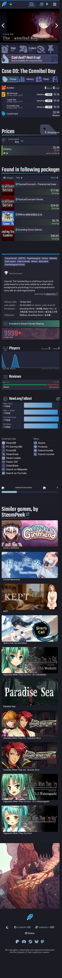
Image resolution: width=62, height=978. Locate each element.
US (23, 927)
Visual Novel (11, 258)
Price (53, 178)
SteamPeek (12, 454)
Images (9, 178)
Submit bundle (45, 450)
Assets (41, 443)
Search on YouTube (16, 473)
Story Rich (43, 261)
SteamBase (12, 465)
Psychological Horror (15, 264)
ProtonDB (11, 450)
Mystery (53, 258)
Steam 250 (12, 462)
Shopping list (53, 132)
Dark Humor (10, 261)
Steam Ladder (13, 458)
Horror (45, 258)
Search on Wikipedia (16, 469)
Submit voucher (46, 454)
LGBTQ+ (22, 258)
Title (18, 178)
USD (46, 927)
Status (31, 933)
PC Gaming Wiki (14, 446)
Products (42, 446)
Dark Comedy (23, 261)
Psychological (33, 258)
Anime (34, 261)
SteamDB (11, 443)
